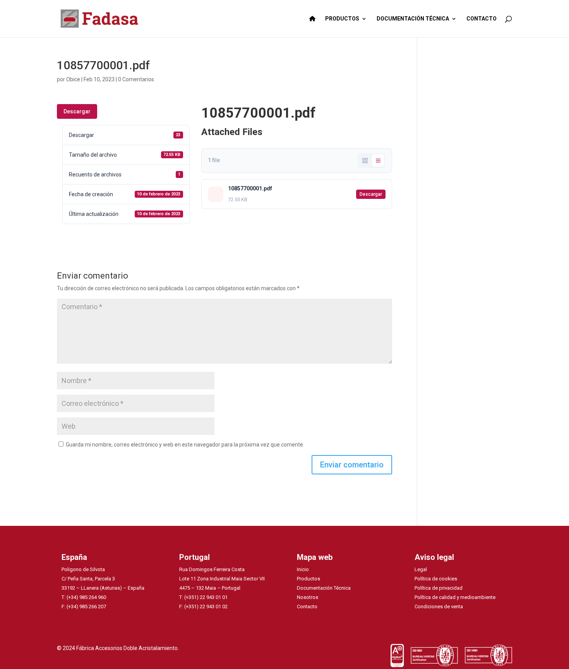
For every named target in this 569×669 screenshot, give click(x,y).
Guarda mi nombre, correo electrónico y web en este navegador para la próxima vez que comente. (185, 444)
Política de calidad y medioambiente (455, 597)
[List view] (378, 160)
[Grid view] (365, 160)
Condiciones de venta (439, 606)
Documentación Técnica (324, 588)
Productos (308, 579)
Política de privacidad (439, 588)
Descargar (77, 111)
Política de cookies (436, 579)
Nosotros (307, 597)
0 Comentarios (136, 79)
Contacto (307, 606)
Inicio (303, 569)
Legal (421, 569)
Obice (73, 79)
